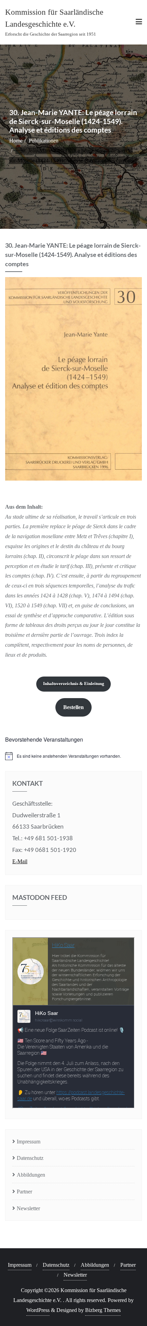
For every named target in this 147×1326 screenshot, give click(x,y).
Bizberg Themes (103, 1310)
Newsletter (28, 1208)
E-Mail (19, 861)
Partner (24, 1191)
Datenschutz (30, 1158)
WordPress (38, 1310)
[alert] (73, 756)
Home (16, 141)
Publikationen (43, 141)
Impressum (28, 1141)
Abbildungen (31, 1175)
